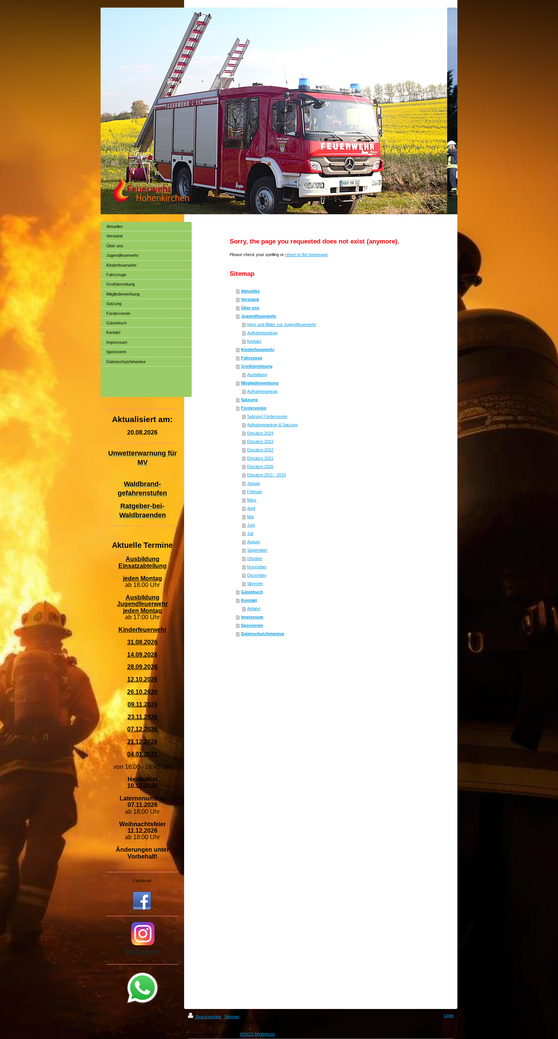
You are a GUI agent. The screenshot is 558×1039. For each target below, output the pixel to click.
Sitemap (231, 1016)
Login (449, 1015)
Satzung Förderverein (267, 416)
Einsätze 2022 (260, 450)
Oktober (254, 558)
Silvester (255, 583)
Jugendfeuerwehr (258, 316)
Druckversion (208, 1016)
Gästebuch (252, 592)
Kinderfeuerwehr (257, 349)
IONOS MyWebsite (257, 1034)
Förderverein (253, 408)
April (251, 508)
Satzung (249, 399)
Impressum (252, 617)
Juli (250, 533)
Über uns (250, 307)
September (257, 550)
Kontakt (254, 341)
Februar (254, 491)
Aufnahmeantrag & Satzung (272, 424)
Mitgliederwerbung (260, 383)
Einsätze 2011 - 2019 (266, 475)
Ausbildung (257, 374)
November (256, 567)
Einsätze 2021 (260, 458)
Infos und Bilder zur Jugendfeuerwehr (281, 324)
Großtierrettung (257, 366)
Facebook (142, 880)
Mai (250, 516)
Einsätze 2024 (260, 433)
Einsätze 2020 (260, 466)
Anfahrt (253, 608)
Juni (251, 525)
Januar (253, 483)
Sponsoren (252, 625)
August (253, 541)
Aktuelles (250, 291)
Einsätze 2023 (260, 441)
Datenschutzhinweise (262, 633)
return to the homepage (306, 254)
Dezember (256, 575)
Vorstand (250, 299)
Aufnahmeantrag (262, 333)
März (252, 500)
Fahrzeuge (251, 358)
